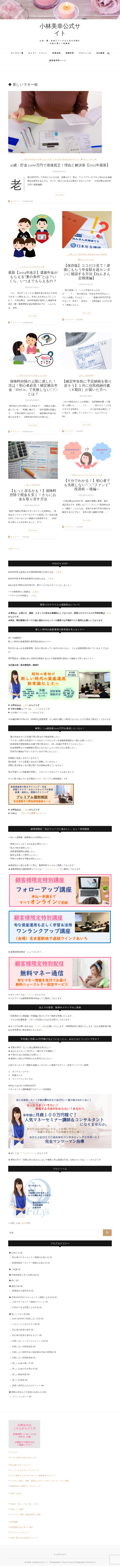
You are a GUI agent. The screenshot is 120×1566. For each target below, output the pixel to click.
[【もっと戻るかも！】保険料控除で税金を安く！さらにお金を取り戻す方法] (33, 460)
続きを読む (60, 195)
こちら (50, 578)
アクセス (14, 1452)
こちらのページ (50, 869)
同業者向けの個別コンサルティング (25, 1486)
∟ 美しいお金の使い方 (20, 1363)
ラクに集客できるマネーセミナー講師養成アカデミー (33, 1475)
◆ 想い (12, 1280)
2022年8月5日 (59, 171)
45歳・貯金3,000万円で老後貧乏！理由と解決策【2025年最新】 (60, 165)
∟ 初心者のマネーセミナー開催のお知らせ (29, 1257)
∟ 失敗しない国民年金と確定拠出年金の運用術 (86, 254)
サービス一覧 (17, 53)
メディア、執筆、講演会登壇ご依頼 (25, 1514)
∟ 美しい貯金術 (17, 1380)
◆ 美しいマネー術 (89, 159)
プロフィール (85, 53)
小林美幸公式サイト (60, 29)
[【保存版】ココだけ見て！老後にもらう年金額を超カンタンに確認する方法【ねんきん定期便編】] (87, 229)
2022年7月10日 (32, 287)
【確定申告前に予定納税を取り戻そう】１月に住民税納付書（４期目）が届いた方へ (87, 385)
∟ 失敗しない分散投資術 (21, 1346)
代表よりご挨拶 (16, 1509)
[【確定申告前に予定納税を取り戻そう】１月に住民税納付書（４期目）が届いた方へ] (87, 350)
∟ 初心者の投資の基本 (20, 1329)
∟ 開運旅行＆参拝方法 (20, 1290)
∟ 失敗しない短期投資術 (21, 1357)
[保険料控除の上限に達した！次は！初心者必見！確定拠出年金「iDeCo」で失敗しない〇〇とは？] (33, 350)
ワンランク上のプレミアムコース (24, 1470)
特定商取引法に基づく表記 (21, 1527)
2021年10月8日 (32, 400)
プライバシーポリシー (19, 1532)
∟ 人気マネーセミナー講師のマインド (27, 1301)
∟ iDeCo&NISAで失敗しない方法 (36, 159)
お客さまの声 (16, 1493)
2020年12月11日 (32, 505)
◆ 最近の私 (14, 1286)
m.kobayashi (27, 201)
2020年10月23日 (86, 495)
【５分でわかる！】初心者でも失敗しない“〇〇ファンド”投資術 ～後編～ (87, 484)
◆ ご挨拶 (13, 1269)
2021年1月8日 (86, 396)
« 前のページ (14, 548)
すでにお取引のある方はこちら (23, 1457)
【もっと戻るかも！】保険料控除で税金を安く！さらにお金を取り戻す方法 (33, 494)
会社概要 (100, 53)
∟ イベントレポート (19, 1396)
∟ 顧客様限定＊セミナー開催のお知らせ (28, 1262)
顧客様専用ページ (57, 60)
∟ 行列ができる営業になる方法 (24, 1307)
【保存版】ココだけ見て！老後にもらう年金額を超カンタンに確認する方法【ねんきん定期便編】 (87, 271)
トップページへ (60, 1554)
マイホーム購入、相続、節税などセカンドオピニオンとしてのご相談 (39, 1481)
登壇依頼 (56, 53)
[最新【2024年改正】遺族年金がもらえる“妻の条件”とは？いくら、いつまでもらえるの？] (33, 236)
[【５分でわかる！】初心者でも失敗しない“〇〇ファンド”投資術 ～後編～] (87, 455)
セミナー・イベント (37, 53)
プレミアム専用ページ (31, 813)
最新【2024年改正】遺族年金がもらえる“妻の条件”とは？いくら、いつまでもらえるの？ (33, 276)
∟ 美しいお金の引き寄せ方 (22, 1368)
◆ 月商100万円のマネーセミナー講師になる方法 (31, 1297)
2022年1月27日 (86, 284)
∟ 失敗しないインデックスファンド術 (86, 475)
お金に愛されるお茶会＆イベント (24, 1537)
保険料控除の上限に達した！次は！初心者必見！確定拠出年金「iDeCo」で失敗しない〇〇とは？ (33, 387)
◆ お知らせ (14, 1252)
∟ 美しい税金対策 (86, 375)
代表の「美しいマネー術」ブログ (24, 1504)
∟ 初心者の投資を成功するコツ (66, 159)
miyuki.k (79, 319)
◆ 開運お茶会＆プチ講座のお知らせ (25, 1392)
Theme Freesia (67, 1562)
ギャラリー (15, 201)
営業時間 (70, 53)
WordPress (91, 1562)
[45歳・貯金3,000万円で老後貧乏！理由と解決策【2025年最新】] (60, 122)
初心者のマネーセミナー (20, 1465)
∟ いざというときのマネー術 (32, 266)
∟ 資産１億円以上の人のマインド (25, 1385)
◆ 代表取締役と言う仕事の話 (22, 1275)
